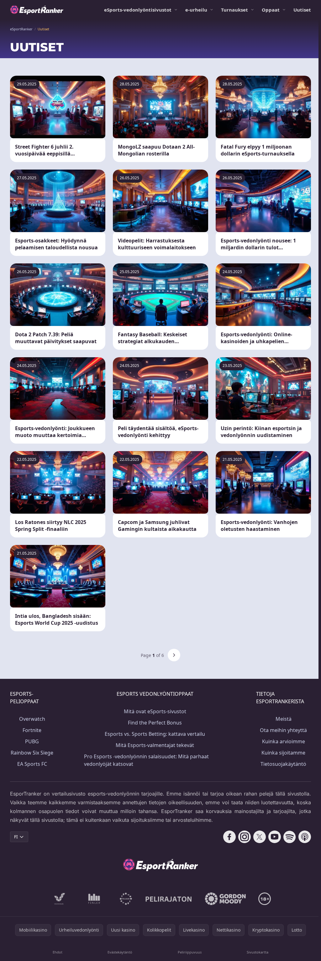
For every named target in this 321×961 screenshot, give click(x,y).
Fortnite (32, 730)
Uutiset (302, 10)
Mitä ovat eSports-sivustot (155, 711)
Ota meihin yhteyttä (283, 730)
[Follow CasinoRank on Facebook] (229, 837)
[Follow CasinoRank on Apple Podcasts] (304, 837)
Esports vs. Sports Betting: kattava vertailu (155, 733)
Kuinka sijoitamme (283, 752)
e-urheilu (196, 10)
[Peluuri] (125, 898)
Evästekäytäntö (120, 952)
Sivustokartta (257, 952)
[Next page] (174, 655)
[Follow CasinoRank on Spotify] (289, 837)
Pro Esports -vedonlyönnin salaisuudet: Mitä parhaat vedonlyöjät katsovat (146, 760)
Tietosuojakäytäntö (283, 763)
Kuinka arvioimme (283, 741)
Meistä (284, 718)
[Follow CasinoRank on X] (259, 837)
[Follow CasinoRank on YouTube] (274, 837)
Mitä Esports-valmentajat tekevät (155, 745)
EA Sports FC (32, 763)
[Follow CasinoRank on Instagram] (244, 837)
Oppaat (271, 10)
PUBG (32, 741)
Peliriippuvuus (190, 952)
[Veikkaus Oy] (59, 898)
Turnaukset (234, 10)
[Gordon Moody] (225, 898)
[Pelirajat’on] (168, 898)
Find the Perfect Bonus (155, 722)
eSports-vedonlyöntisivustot (137, 10)
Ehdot (57, 952)
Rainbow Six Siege (32, 752)
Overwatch (32, 718)
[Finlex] (94, 898)
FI (16, 837)
